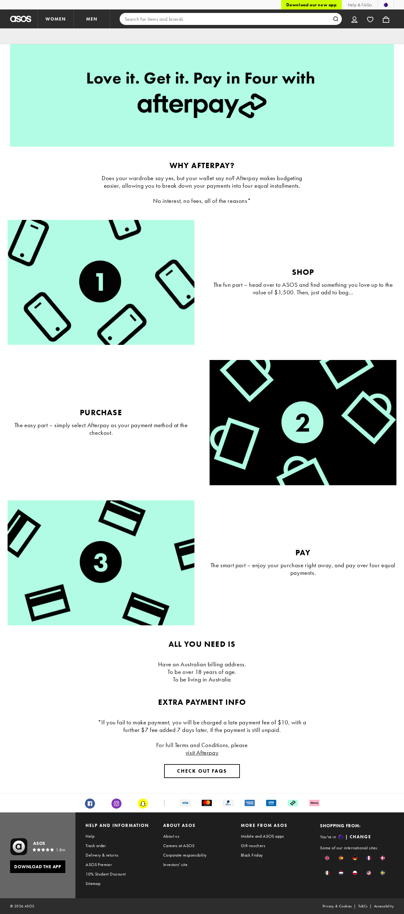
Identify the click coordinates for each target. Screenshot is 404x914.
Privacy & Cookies (337, 906)
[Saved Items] (370, 18)
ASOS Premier (99, 864)
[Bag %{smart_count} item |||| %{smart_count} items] (386, 18)
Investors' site (175, 864)
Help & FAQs (360, 5)
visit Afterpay (202, 753)
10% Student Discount (106, 874)
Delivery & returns (102, 855)
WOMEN (55, 19)
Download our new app (311, 5)
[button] (327, 858)
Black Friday (252, 855)
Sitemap (93, 883)
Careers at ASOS (178, 845)
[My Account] (354, 18)
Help (90, 836)
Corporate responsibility (185, 855)
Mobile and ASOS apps (262, 836)
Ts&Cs (363, 906)
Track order (96, 845)
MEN (92, 19)
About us (171, 836)
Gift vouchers (253, 845)
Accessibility (384, 906)
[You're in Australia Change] (386, 4)
